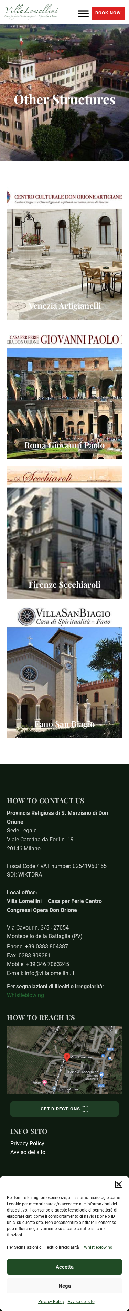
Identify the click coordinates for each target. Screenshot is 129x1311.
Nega (64, 1286)
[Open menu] (83, 12)
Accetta (65, 1267)
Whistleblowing (98, 1247)
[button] (118, 1184)
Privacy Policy (51, 1301)
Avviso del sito (81, 1301)
